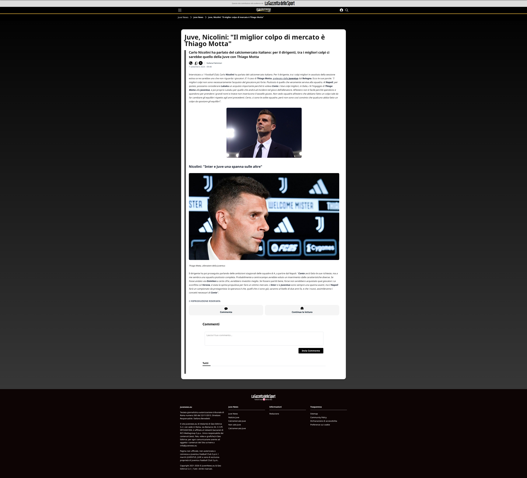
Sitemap (314, 413)
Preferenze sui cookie (320, 424)
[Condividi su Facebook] (196, 63)
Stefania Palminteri (214, 63)
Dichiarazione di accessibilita (323, 421)
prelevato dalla (285, 78)
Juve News (183, 17)
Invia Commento (311, 350)
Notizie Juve (233, 417)
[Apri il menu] (180, 10)
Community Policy (318, 417)
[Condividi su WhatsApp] (191, 63)
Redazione (274, 413)
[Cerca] (347, 10)
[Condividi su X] (201, 63)
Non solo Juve (234, 424)
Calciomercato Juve (237, 421)
